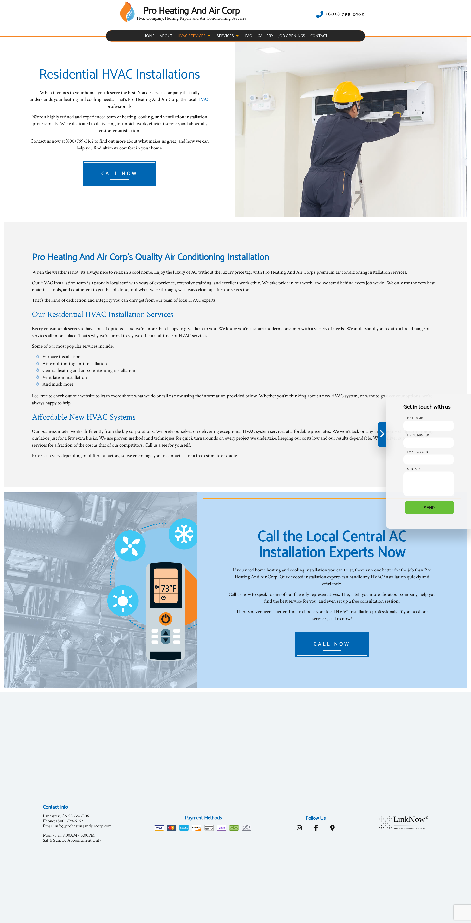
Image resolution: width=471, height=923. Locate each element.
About (166, 36)
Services (225, 36)
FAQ (248, 36)
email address (418, 452)
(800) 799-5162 (345, 14)
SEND (429, 507)
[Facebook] (316, 828)
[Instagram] (299, 828)
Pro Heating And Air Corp (191, 11)
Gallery (265, 36)
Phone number (418, 435)
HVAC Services (192, 36)
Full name (415, 418)
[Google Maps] (332, 828)
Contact (318, 36)
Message (413, 469)
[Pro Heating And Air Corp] (127, 12)
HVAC (203, 99)
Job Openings (291, 36)
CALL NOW (119, 174)
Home (149, 36)
